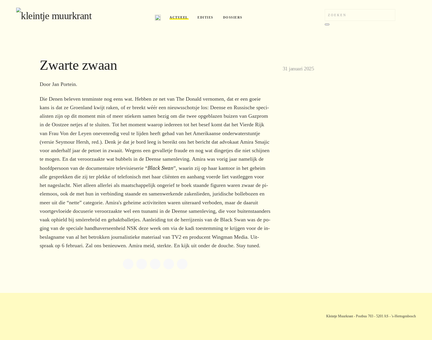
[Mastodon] (155, 264)
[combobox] (360, 15)
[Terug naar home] (81, 17)
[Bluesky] (168, 264)
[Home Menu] (158, 17)
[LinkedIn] (141, 264)
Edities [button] (205, 17)
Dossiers (232, 17)
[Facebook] (128, 264)
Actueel (179, 17)
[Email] (182, 264)
